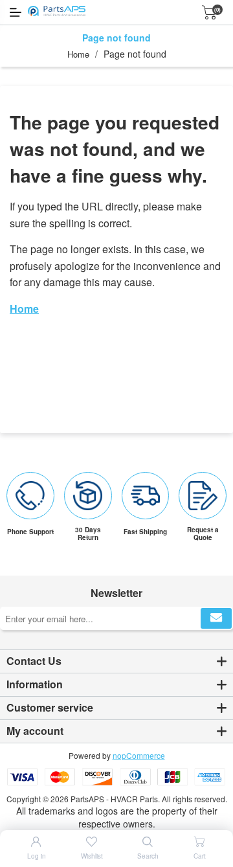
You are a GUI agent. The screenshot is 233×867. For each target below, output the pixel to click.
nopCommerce (139, 755)
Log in (36, 856)
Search (148, 856)
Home (78, 54)
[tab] (116, 661)
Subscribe (216, 618)
